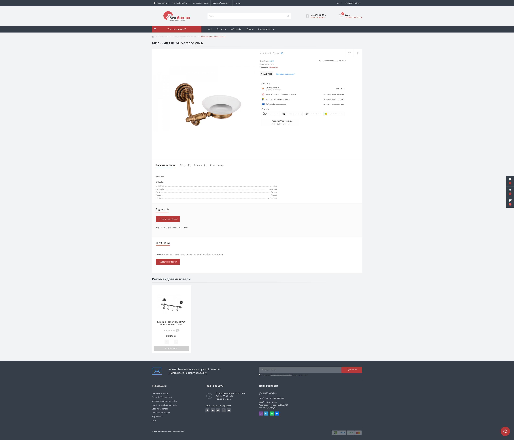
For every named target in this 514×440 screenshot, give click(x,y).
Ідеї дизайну (237, 29)
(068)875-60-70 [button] (267, 393)
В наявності (171, 348)
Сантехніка (163, 37)
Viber (261, 414)
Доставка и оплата (200, 3)
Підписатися (352, 370)
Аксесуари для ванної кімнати (184, 37)
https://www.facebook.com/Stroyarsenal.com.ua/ (207, 410)
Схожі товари (217, 165)
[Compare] (358, 53)
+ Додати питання (168, 261)
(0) (282, 53)
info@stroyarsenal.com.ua (271, 398)
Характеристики (165, 165)
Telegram (266, 414)
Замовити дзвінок (318, 17)
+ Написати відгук (168, 219)
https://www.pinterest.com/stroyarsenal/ (218, 410)
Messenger (277, 414)
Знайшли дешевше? (285, 74)
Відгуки (237, 3)
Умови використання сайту (281, 375)
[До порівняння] (187, 292)
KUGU (271, 61)
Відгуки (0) (184, 165)
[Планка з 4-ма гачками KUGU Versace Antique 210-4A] (171, 304)
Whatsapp (272, 414)
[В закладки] (187, 288)
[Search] (288, 16)
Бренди (250, 29)
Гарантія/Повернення (221, 3)
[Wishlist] (349, 53)
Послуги (220, 29)
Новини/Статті (265, 29)
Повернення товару (161, 412)
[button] (510, 202)
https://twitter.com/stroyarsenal (213, 410)
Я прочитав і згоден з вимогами (284, 375)
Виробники (157, 416)
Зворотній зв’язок (160, 408)
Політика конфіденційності (164, 405)
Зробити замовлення (353, 17)
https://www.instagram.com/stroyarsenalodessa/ (224, 410)
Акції (210, 29)
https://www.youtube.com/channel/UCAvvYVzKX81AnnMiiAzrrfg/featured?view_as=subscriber (229, 410)
